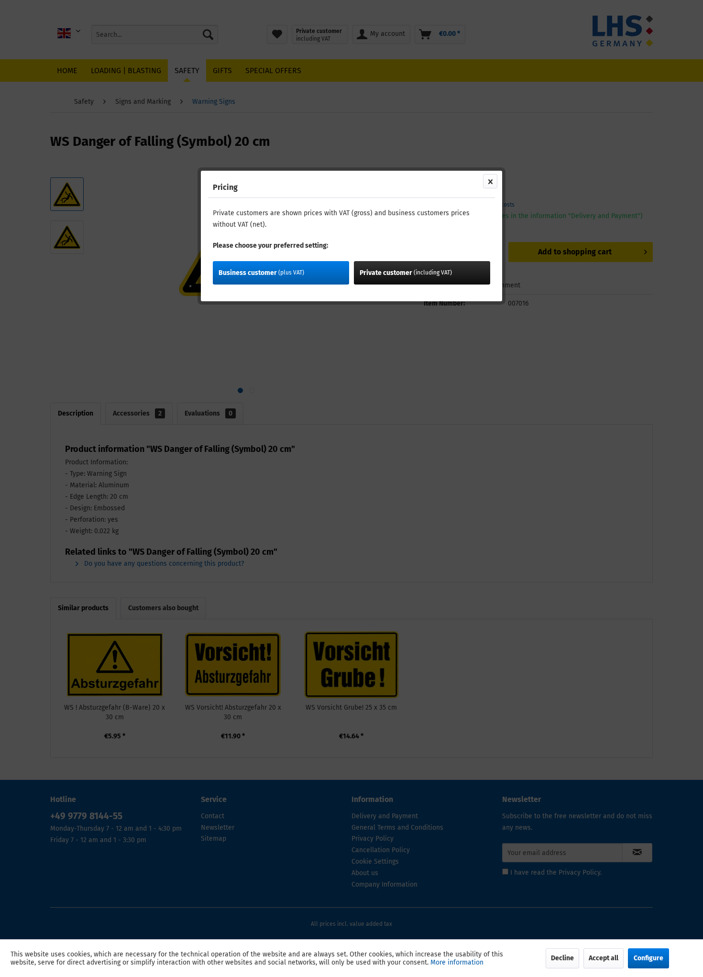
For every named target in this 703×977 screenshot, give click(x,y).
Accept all (603, 958)
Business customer (261, 273)
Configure (648, 958)
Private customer (406, 273)
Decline (562, 958)
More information (456, 962)
